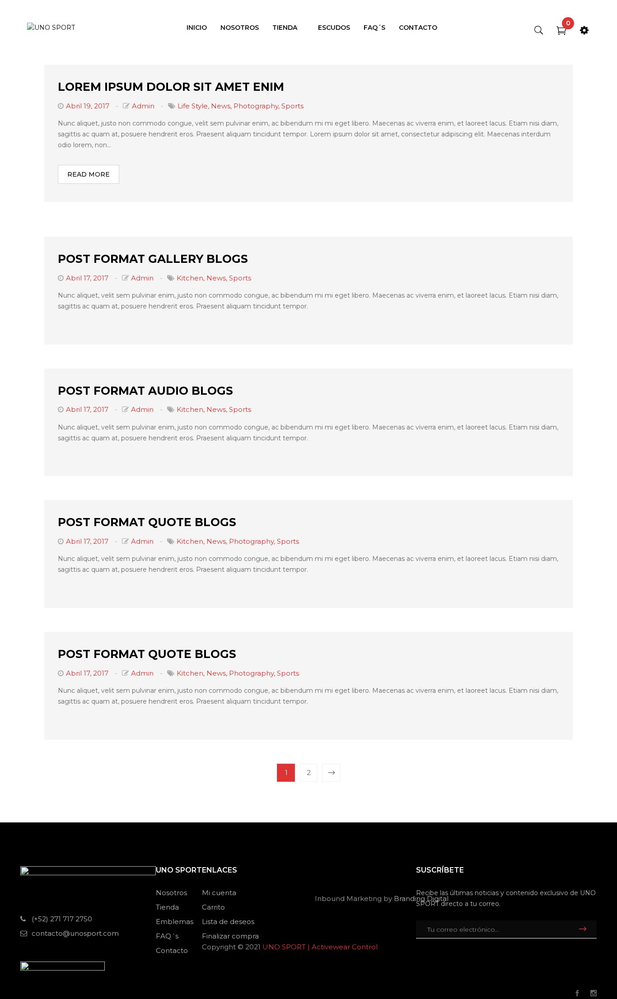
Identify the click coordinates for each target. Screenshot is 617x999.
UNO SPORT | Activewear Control (320, 947)
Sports (292, 106)
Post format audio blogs (145, 390)
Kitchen (190, 278)
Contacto (172, 950)
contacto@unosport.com (75, 933)
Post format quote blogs (147, 522)
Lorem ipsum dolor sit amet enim (171, 86)
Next (331, 773)
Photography (256, 106)
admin (143, 106)
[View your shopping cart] (561, 32)
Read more (88, 174)
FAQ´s (167, 936)
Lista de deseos (228, 921)
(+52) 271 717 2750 (62, 919)
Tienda (167, 907)
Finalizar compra (230, 936)
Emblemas (174, 921)
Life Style (193, 106)
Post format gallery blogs (153, 259)
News (220, 106)
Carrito (213, 907)
